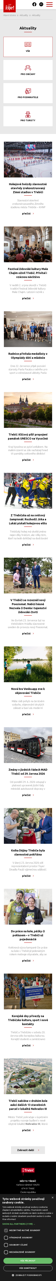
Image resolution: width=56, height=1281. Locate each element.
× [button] (52, 1197)
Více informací (9, 1219)
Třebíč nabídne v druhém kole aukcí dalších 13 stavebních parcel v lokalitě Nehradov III (28, 1104)
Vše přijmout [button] (28, 1261)
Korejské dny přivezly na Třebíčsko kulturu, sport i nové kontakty (28, 1020)
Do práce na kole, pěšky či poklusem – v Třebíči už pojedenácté (28, 935)
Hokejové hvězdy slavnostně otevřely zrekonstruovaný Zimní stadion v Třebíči (28, 188)
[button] (28, 1224)
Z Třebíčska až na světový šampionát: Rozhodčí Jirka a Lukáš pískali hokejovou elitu (28, 519)
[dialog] (28, 1237)
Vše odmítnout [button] (28, 1268)
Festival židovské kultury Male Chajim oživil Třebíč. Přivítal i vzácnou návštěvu (28, 272)
